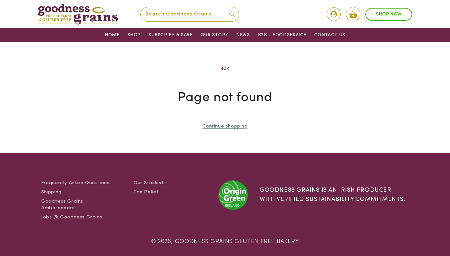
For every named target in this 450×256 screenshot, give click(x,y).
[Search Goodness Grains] (232, 14)
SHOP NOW (389, 14)
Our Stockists (149, 183)
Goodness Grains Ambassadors (62, 205)
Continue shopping (224, 126)
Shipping (51, 192)
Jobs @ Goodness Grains (71, 217)
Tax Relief (145, 192)
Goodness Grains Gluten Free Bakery (237, 242)
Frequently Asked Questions (75, 183)
